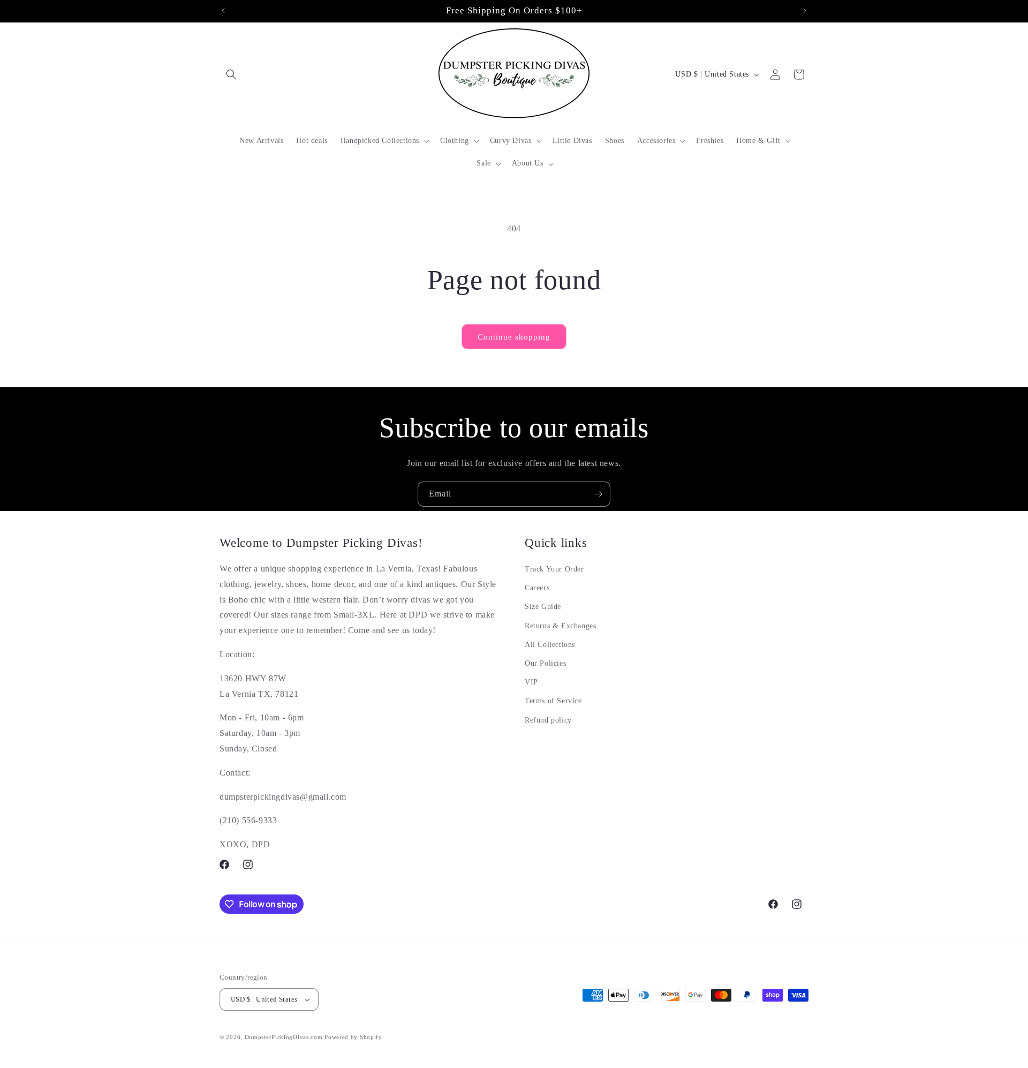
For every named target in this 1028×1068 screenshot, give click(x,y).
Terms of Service (553, 701)
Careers (537, 588)
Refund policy (548, 720)
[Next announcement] (805, 11)
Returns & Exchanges (560, 626)
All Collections (550, 645)
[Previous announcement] (223, 11)
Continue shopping (514, 337)
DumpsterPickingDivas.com (284, 1037)
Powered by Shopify (353, 1037)
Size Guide (543, 607)
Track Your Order (554, 569)
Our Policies (545, 663)
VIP (531, 682)
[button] (231, 74)
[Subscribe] (598, 494)
